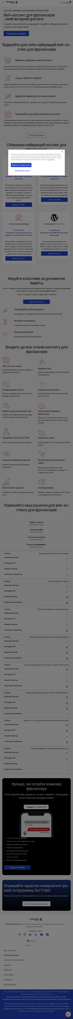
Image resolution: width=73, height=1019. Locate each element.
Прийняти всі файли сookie (21, 165)
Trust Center (51, 159)
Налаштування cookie (22, 170)
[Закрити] (62, 152)
